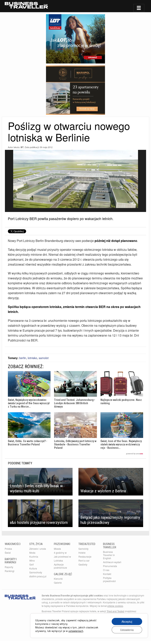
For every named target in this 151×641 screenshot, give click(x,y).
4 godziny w (60, 552)
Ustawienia (127, 630)
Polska (8, 548)
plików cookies (115, 605)
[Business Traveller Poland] (26, 5)
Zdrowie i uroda (37, 548)
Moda (32, 552)
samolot (44, 358)
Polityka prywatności (109, 579)
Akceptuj (127, 621)
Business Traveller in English (109, 555)
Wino (32, 560)
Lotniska (58, 560)
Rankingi (9, 571)
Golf (31, 564)
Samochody (35, 572)
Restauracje (84, 556)
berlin (22, 358)
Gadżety (82, 564)
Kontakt (107, 574)
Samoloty (83, 548)
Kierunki (58, 578)
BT (22, 147)
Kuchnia (33, 556)
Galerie (58, 582)
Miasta (57, 548)
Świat (8, 552)
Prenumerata (110, 566)
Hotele (82, 552)
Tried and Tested (115, 611)
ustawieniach (75, 631)
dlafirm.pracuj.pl (37, 576)
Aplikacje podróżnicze (60, 566)
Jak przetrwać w (62, 556)
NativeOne (75, 454)
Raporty (9, 567)
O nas (106, 570)
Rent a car (83, 560)
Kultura (33, 568)
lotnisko (32, 358)
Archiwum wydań (112, 562)
